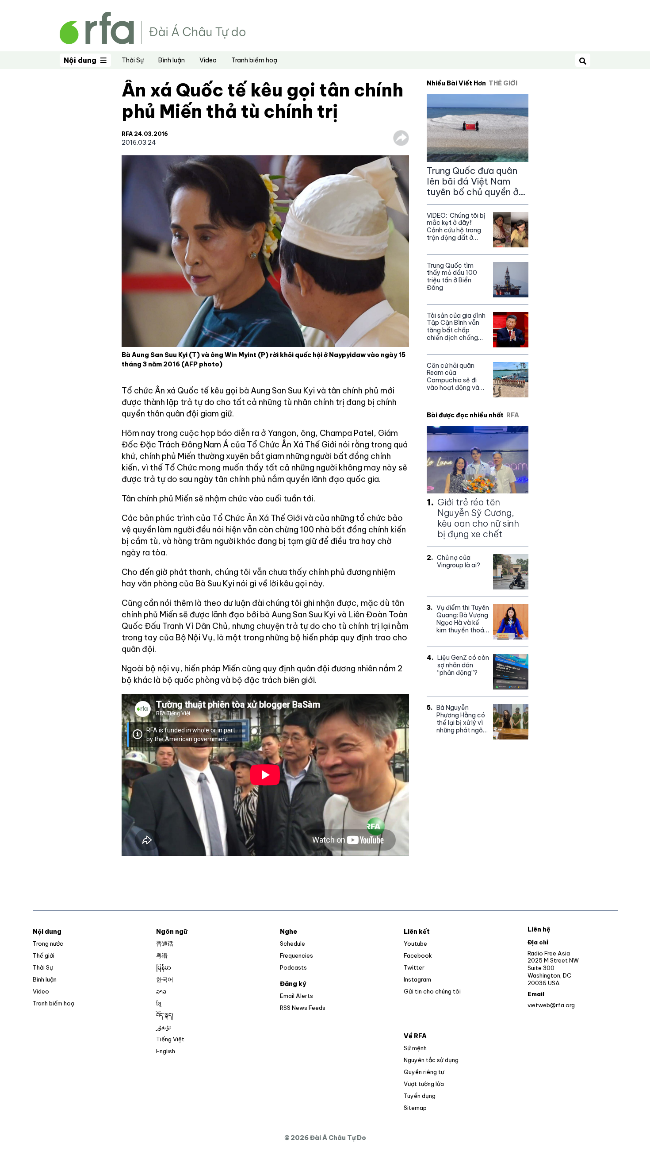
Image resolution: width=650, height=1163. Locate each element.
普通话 (164, 943)
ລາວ (161, 991)
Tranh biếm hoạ (254, 60)
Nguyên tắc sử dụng (431, 1059)
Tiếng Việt (170, 1039)
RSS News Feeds (302, 1007)
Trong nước (48, 943)
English (165, 1051)
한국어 (164, 979)
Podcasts (293, 967)
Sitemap (415, 1107)
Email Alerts (296, 995)
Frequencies (296, 955)
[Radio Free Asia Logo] (152, 27)
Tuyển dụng (420, 1095)
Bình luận (171, 60)
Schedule (292, 943)
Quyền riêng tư (424, 1071)
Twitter (414, 967)
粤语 (162, 955)
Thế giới (43, 955)
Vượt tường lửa (424, 1083)
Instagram (417, 979)
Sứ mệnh (415, 1047)
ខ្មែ (158, 1003)
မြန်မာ (163, 967)
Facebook (418, 955)
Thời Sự (133, 60)
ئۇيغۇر (163, 1027)
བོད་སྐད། (164, 1015)
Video (208, 60)
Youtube (415, 943)
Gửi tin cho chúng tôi (432, 991)
